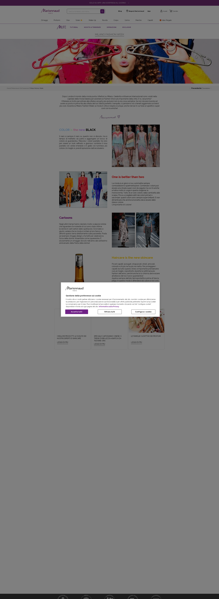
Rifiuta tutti (109, 312)
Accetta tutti (76, 312)
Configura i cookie (143, 312)
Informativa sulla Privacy (109, 306)
